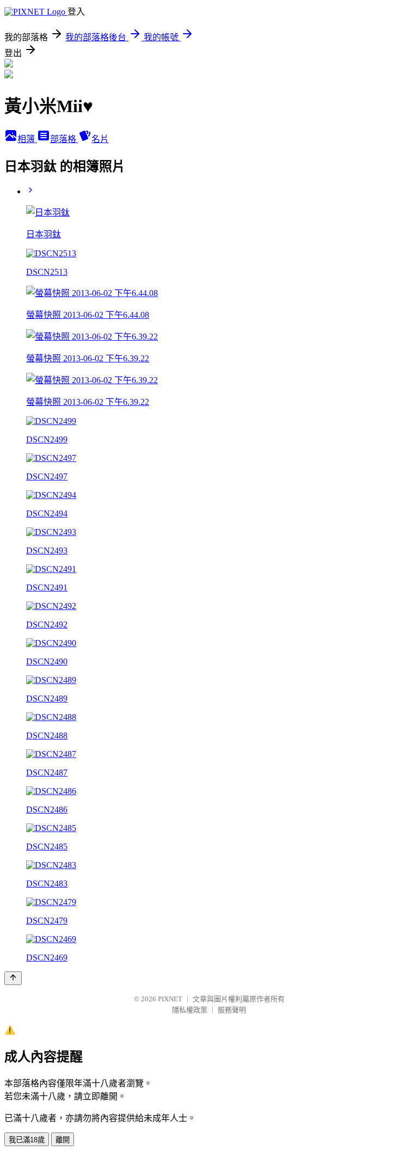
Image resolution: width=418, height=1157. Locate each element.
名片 (100, 139)
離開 (63, 1140)
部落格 (64, 139)
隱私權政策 (189, 1010)
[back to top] (13, 978)
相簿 (27, 139)
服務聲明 (232, 1010)
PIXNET (170, 999)
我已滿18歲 (27, 1140)
